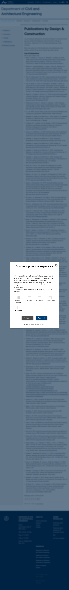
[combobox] (56, 265)
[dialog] (34, 295)
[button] (34, 324)
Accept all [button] (41, 318)
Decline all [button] (27, 318)
